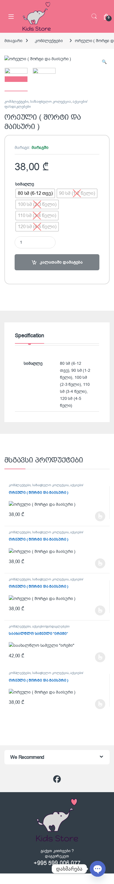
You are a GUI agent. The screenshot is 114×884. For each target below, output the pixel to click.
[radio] (35, 193)
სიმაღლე (24, 184)
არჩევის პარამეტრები (92, 516)
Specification (29, 336)
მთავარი (13, 41)
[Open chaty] (98, 869)
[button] (104, 62)
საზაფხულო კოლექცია (50, 101)
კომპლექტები (49, 41)
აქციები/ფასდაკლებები (50, 626)
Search (94, 16)
